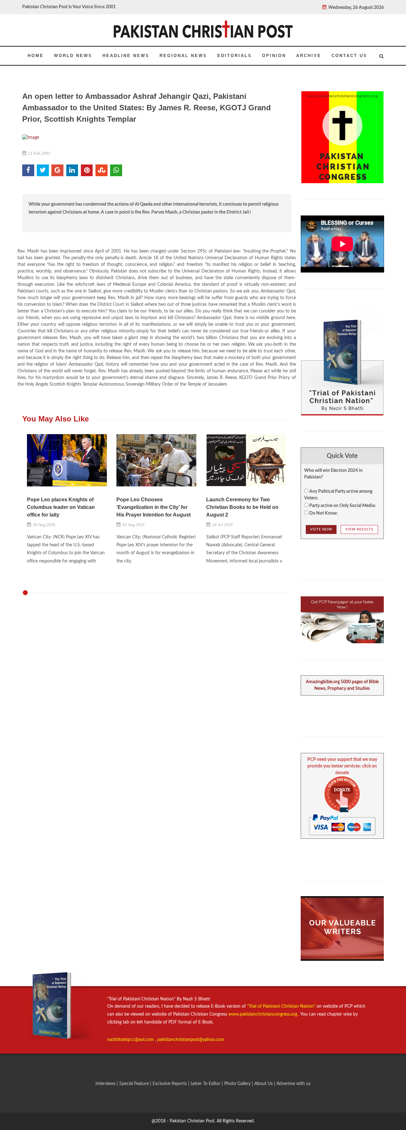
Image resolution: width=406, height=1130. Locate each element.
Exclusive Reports (170, 1084)
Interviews (106, 1084)
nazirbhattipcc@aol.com (131, 1039)
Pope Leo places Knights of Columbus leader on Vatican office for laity (61, 507)
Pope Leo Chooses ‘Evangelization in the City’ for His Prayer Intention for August (153, 507)
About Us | (265, 1084)
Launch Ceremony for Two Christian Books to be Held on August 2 (242, 507)
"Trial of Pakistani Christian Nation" (282, 1006)
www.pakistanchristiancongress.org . (263, 1014)
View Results (359, 529)
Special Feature (134, 1084)
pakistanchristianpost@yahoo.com (190, 1039)
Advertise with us (294, 1084)
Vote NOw (321, 529)
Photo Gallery (237, 1084)
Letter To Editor (206, 1084)
